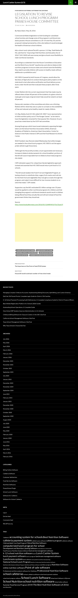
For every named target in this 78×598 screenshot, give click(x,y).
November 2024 (8, 387)
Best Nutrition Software (56, 537)
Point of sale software (37, 567)
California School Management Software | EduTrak (19, 318)
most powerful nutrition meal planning (41, 559)
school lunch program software (12, 578)
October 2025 (7, 368)
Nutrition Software (46, 252)
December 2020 (8, 405)
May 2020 (6, 431)
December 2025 (8, 361)
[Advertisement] (39, 227)
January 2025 (7, 379)
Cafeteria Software (9, 473)
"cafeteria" (6, 537)
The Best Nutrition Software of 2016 (51, 584)
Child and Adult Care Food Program (14, 543)
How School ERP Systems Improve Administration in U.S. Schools (23, 311)
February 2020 (7, 434)
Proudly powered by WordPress (11, 595)
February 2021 (7, 398)
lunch (34, 553)
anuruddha (31, 25)
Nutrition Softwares (9, 484)
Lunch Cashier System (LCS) (14, 2)
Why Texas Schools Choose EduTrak (14, 325)
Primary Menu (75, 2)
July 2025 (6, 376)
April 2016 (6, 449)
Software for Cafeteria (39, 10)
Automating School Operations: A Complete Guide (19, 307)
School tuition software (61, 582)
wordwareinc (7, 587)
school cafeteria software (32, 574)
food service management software (41, 551)
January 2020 (7, 438)
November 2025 (8, 365)
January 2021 (7, 401)
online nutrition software (14, 567)
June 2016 (6, 442)
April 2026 (6, 346)
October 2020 (7, 412)
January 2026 (7, 357)
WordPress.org (8, 524)
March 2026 (7, 350)
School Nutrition (22, 255)
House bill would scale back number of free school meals (33, 272)
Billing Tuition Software (10, 470)
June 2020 (6, 427)
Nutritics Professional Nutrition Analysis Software (43, 562)
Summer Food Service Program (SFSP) (41, 255)
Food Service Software (23, 10)
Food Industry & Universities (45, 548)
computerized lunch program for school (23, 545)
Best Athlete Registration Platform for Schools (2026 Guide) (22, 303)
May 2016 (6, 445)
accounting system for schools (26, 537)
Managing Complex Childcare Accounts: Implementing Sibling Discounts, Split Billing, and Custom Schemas (37, 292)
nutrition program (45, 565)
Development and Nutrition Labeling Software (20, 548)
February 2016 (7, 456)
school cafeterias (13, 574)
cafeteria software (67, 541)
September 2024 (8, 390)
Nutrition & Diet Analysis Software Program (13, 565)
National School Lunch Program (27, 252)
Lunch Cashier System (47, 553)
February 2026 (7, 354)
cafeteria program (54, 540)
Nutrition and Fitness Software (32, 565)
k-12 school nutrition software (18, 553)
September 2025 (8, 372)
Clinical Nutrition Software (25, 250)
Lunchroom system (13, 559)
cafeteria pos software (39, 541)
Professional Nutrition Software (52, 570)
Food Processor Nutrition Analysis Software (15, 551)
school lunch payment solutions (49, 574)
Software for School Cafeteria (12, 499)
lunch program (30, 556)
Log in (5, 513)
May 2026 (6, 343)
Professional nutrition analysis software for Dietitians (20, 571)
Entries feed (7, 516)
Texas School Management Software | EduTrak (17, 322)
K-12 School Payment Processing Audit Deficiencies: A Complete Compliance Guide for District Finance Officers (38, 300)
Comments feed (8, 520)
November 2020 (8, 409)
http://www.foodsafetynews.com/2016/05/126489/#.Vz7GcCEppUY (39, 204)
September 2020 (8, 416)
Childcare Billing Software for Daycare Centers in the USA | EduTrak (24, 314)
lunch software (27, 559)
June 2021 (6, 394)
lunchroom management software (48, 556)
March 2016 (7, 453)
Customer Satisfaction (10, 477)
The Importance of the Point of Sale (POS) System (30, 265)
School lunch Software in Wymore (60, 578)
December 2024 (8, 383)
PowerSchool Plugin (9, 488)
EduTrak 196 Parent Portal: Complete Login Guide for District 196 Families (26, 296)
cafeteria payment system (17, 540)
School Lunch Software (10, 492)
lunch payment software (44, 250)
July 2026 (6, 339)
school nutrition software (38, 581)
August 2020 (7, 420)
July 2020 (6, 423)
